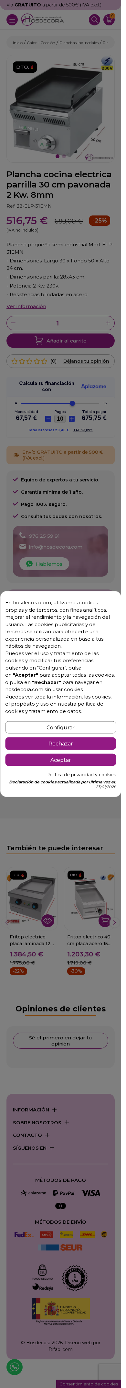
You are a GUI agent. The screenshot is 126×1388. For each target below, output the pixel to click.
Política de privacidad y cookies (81, 774)
